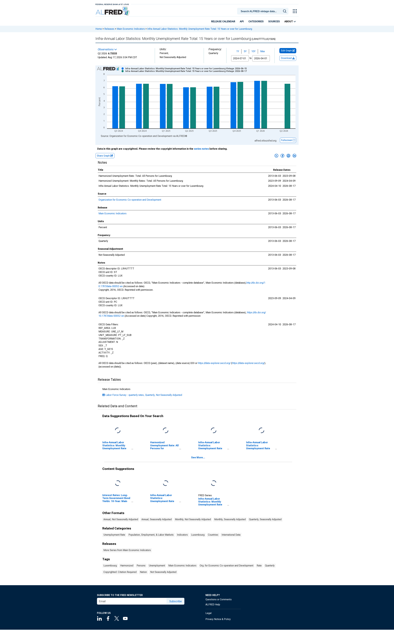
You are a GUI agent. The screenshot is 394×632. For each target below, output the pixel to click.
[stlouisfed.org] (112, 4)
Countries (213, 534)
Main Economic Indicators (131, 28)
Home (98, 28)
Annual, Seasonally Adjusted (156, 519)
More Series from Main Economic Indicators (127, 550)
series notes (201, 148)
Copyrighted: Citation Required (120, 572)
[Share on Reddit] (288, 155)
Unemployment (157, 565)
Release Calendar (223, 21)
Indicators (182, 534)
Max (262, 51)
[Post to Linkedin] (294, 155)
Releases (109, 28)
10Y (253, 51)
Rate (259, 565)
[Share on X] (276, 155)
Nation (143, 572)
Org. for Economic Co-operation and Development (226, 565)
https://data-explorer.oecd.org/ (214, 363)
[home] (112, 11)
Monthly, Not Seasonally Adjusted (193, 519)
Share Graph (103, 155)
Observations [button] (106, 49)
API (242, 21)
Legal (208, 613)
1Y (237, 51)
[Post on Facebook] (282, 155)
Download (286, 58)
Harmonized (126, 565)
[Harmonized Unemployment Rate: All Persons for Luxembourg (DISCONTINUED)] (165, 430)
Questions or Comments (218, 599)
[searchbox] (263, 11)
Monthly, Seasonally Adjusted (230, 519)
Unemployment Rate (114, 534)
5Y (245, 51)
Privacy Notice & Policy (218, 619)
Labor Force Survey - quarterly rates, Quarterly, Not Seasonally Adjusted (144, 395)
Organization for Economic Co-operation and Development (129, 199)
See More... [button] (198, 457)
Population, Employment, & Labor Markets (151, 534)
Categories (256, 21)
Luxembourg (198, 534)
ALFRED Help (212, 604)
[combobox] (263, 11)
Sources (274, 21)
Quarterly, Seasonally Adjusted (265, 519)
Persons (141, 565)
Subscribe (175, 601)
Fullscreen (287, 140)
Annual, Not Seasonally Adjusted (120, 519)
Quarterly (270, 565)
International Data (231, 534)
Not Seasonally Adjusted (163, 572)
